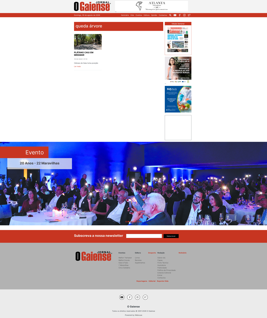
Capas (159, 260)
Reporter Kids (162, 281)
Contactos (163, 15)
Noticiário (125, 15)
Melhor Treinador (125, 258)
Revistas (138, 260)
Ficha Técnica (162, 263)
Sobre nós (161, 258)
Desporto (152, 253)
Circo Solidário (124, 268)
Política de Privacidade (166, 270)
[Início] (93, 6)
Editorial (152, 281)
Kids (132, 15)
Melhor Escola (124, 260)
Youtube (175, 15)
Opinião (154, 15)
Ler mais (77, 66)
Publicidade (162, 268)
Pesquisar (171, 15)
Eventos (139, 15)
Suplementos (140, 263)
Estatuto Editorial (164, 273)
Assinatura (161, 265)
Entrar (159, 275)
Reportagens (142, 281)
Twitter (189, 15)
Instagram (185, 15)
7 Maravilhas (123, 265)
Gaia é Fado (123, 263)
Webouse (138, 315)
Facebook (180, 15)
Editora (146, 15)
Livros (137, 258)
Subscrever (171, 236)
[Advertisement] (178, 127)
